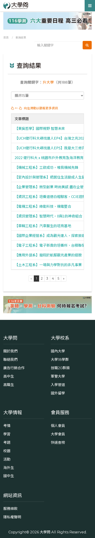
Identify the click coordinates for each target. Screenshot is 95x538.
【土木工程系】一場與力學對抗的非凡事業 (48, 264)
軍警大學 (58, 376)
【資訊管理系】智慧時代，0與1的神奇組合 (48, 216)
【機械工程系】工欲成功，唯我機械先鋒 (46, 167)
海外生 (8, 467)
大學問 (45, 532)
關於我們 (10, 351)
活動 (6, 459)
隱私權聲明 (12, 517)
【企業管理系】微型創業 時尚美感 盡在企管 (49, 186)
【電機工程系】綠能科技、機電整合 (43, 206)
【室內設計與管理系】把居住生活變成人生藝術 (52, 177)
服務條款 (10, 508)
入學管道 (58, 384)
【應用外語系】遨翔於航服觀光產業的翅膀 (48, 254)
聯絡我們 (10, 359)
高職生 (8, 384)
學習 (6, 434)
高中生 (8, 376)
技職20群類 (60, 368)
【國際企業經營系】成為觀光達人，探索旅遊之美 (53, 235)
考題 (6, 442)
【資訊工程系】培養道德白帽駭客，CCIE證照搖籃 (54, 196)
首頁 (6, 37)
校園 (6, 451)
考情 (6, 425)
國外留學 (58, 393)
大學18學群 (60, 359)
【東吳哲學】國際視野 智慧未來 (40, 128)
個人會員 (58, 425)
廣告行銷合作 (14, 368)
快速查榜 (58, 442)
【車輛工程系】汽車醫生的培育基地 (43, 225)
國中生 (8, 476)
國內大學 (58, 351)
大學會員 (58, 434)
